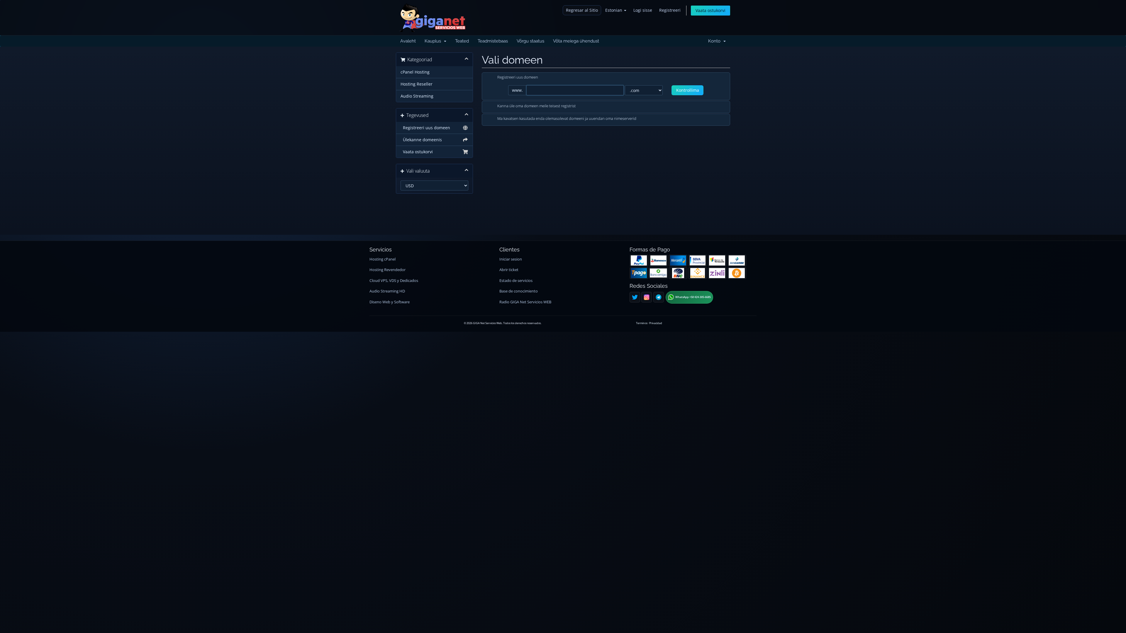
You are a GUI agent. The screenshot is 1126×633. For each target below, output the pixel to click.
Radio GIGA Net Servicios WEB (525, 302)
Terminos (641, 323)
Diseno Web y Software (389, 302)
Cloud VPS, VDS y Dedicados (393, 280)
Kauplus (434, 41)
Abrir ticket (508, 269)
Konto (715, 41)
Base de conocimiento (518, 291)
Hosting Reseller (417, 84)
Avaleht (408, 41)
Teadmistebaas (493, 41)
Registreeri (670, 10)
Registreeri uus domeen (425, 127)
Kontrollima (687, 90)
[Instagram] (646, 297)
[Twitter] (635, 297)
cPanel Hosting (415, 72)
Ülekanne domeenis (421, 139)
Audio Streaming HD (387, 291)
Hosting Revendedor (387, 269)
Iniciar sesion (510, 259)
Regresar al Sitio (582, 10)
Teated (462, 41)
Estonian (614, 10)
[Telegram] (658, 297)
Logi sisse (642, 10)
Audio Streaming (417, 96)
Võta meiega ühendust (576, 41)
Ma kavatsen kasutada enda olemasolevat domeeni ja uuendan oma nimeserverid (566, 118)
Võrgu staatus (530, 41)
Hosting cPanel (382, 259)
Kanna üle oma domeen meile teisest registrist (536, 105)
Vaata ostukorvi (710, 10)
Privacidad (655, 323)
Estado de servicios (516, 280)
